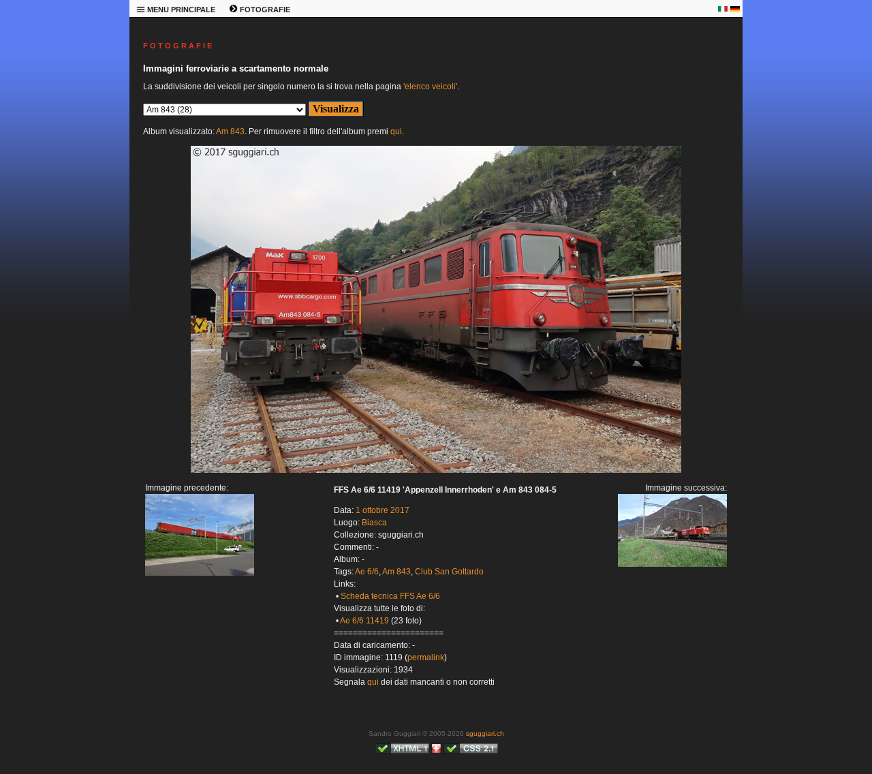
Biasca (374, 522)
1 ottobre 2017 (382, 510)
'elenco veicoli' (430, 86)
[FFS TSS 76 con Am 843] (199, 573)
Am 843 (230, 131)
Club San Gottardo (449, 571)
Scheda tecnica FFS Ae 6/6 (390, 596)
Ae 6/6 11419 (364, 620)
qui (396, 131)
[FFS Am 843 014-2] (436, 470)
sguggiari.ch (485, 733)
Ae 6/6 (367, 571)
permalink (425, 657)
